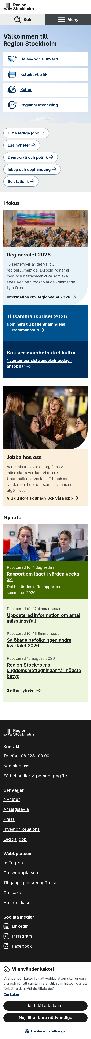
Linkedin (20, 926)
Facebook (22, 946)
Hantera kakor (18, 902)
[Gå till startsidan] (18, 6)
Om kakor (11, 994)
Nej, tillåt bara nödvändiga (45, 1017)
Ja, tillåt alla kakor (45, 1005)
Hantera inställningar (49, 1031)
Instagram (22, 936)
